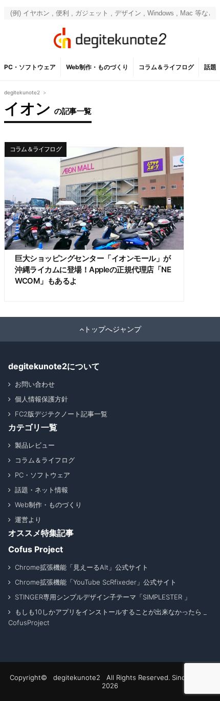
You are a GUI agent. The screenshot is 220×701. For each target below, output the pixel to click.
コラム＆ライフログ (166, 67)
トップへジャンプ (112, 329)
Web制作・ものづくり (97, 67)
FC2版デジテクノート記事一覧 (61, 414)
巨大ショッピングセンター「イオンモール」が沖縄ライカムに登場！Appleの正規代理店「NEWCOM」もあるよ (93, 269)
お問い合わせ (35, 384)
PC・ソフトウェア (30, 67)
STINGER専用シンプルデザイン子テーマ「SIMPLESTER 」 (103, 597)
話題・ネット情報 (41, 490)
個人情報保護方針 (41, 399)
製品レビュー (35, 445)
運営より (28, 519)
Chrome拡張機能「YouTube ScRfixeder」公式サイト (96, 582)
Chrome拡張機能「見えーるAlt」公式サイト (81, 567)
